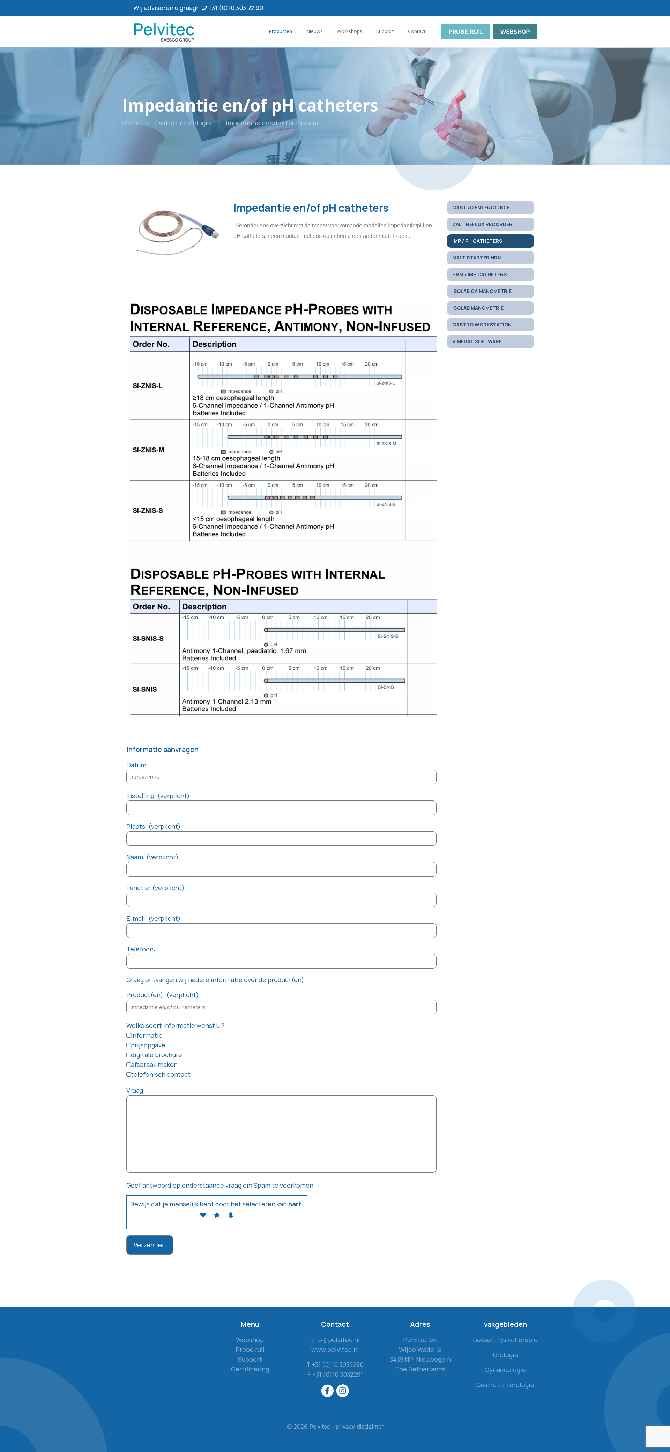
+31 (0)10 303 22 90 (235, 7)
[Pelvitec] (165, 31)
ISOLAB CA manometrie (482, 291)
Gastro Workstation (482, 324)
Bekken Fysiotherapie (505, 1340)
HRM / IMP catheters (479, 274)
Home (131, 123)
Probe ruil (250, 1349)
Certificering (250, 1369)
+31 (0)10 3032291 (337, 1374)
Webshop (250, 1340)
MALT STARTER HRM (477, 257)
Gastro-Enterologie (505, 1384)
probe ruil (465, 31)
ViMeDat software (477, 341)
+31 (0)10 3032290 (338, 1364)
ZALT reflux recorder (482, 224)
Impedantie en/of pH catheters (272, 123)
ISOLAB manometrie (478, 307)
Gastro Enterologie (182, 123)
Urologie (505, 1355)
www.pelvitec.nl (335, 1349)
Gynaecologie (505, 1370)
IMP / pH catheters (477, 241)
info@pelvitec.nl (335, 1340)
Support (250, 1359)
